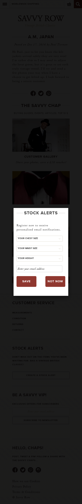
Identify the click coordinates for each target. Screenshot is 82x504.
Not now (55, 281)
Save (26, 281)
